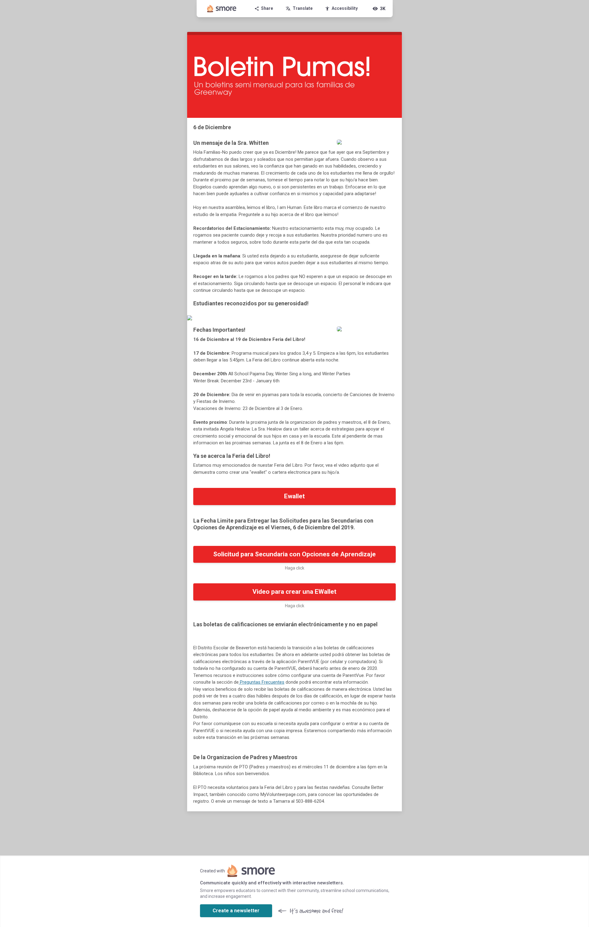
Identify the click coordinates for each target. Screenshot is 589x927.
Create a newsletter (236, 910)
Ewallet (294, 496)
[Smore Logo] (222, 9)
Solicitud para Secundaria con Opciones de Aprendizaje (294, 554)
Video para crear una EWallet (294, 591)
